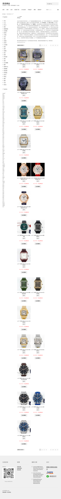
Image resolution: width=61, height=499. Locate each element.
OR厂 (3, 169)
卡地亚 (5, 34)
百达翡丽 (5, 30)
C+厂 (3, 103)
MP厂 (3, 186)
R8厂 (3, 125)
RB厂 (3, 197)
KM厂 (3, 137)
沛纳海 (5, 40)
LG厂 (3, 161)
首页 (3, 9)
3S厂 (3, 167)
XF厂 (3, 141)
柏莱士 (5, 76)
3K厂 (3, 114)
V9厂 (3, 136)
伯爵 (5, 54)
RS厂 (3, 162)
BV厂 (3, 130)
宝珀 (5, 60)
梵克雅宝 (5, 72)
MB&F (5, 22)
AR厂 (3, 117)
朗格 (5, 78)
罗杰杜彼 (5, 56)
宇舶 (5, 38)
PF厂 (3, 154)
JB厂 (3, 113)
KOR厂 (4, 181)
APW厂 (4, 205)
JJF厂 (4, 107)
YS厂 (3, 144)
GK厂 (3, 192)
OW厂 (4, 170)
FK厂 (3, 190)
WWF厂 (4, 165)
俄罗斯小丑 (6, 66)
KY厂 (3, 140)
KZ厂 (3, 138)
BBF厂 (4, 146)
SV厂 (3, 198)
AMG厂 (4, 203)
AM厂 (3, 195)
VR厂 (3, 188)
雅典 (5, 80)
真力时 (5, 74)
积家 (5, 46)
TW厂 (4, 133)
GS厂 (3, 155)
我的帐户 (40, 9)
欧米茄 (5, 32)
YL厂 (3, 189)
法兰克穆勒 (6, 62)
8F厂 (3, 129)
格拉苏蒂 (5, 70)
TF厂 (3, 147)
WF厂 (3, 145)
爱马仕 (5, 84)
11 (55, 45)
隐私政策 (19, 469)
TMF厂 (4, 182)
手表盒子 (30, 9)
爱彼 (5, 26)
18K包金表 (23, 9)
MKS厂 (4, 111)
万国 (5, 36)
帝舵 (5, 58)
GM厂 (3, 119)
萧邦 (5, 64)
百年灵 (5, 42)
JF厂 (3, 110)
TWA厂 (4, 166)
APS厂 (4, 97)
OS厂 (3, 171)
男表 (7, 9)
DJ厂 (3, 194)
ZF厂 (3, 101)
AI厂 (3, 159)
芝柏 (5, 20)
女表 (11, 9)
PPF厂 (4, 98)
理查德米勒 (6, 28)
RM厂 (3, 131)
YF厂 (3, 184)
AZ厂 (3, 142)
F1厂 (3, 178)
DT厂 (3, 201)
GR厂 (3, 115)
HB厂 (3, 193)
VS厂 (3, 102)
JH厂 (3, 127)
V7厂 (3, 157)
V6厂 (3, 126)
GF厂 (3, 121)
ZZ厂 (3, 176)
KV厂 (3, 123)
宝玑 (5, 52)
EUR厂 (4, 122)
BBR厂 (4, 95)
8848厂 (4, 153)
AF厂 (3, 151)
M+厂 (3, 149)
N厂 (3, 99)
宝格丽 (5, 50)
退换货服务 (19, 468)
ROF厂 (4, 177)
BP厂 (3, 134)
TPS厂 (4, 163)
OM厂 (4, 118)
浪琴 (5, 48)
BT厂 (3, 94)
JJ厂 (3, 174)
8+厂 (3, 206)
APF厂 (4, 106)
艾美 (5, 82)
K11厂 (4, 158)
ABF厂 (4, 150)
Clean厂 (4, 93)
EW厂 (3, 109)
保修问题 (19, 466)
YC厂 (3, 199)
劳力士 (5, 24)
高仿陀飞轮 (16, 9)
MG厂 (3, 185)
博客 (35, 9)
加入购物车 (24, 72)
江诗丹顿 (5, 44)
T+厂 (3, 105)
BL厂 (3, 173)
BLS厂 (4, 202)
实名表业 (6, 3)
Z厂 (3, 180)
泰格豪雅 (5, 68)
